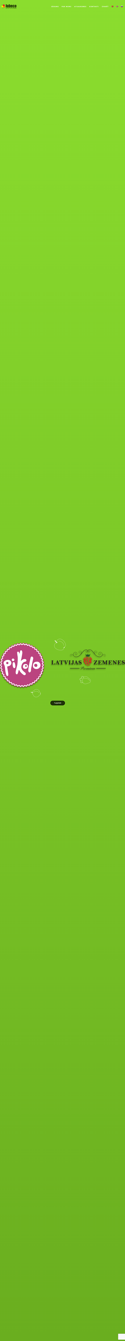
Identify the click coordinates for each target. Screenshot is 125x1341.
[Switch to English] (117, 7)
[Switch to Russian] (122, 7)
